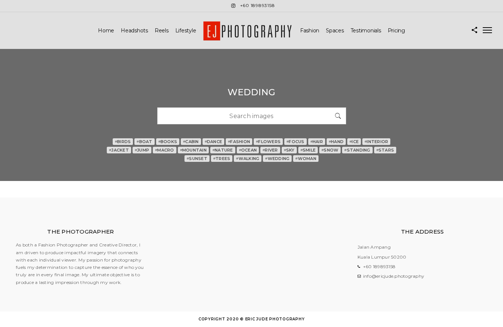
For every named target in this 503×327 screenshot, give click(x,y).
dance (213, 141)
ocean (248, 150)
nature (222, 150)
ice (354, 141)
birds (123, 141)
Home (106, 30)
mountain (193, 150)
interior (376, 141)
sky (289, 150)
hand (336, 141)
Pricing (396, 30)
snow (329, 150)
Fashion (309, 30)
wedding (277, 158)
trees (222, 158)
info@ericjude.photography (393, 276)
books (167, 141)
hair (316, 141)
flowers (268, 141)
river (270, 150)
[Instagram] (233, 5)
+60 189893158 (379, 266)
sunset (197, 158)
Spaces (335, 30)
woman (305, 158)
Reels (162, 30)
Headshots (134, 30)
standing (357, 150)
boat (144, 141)
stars (385, 150)
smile (308, 150)
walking (247, 158)
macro (164, 150)
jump (142, 150)
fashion (239, 141)
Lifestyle (185, 30)
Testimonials (366, 30)
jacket (119, 150)
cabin (191, 141)
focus (295, 141)
